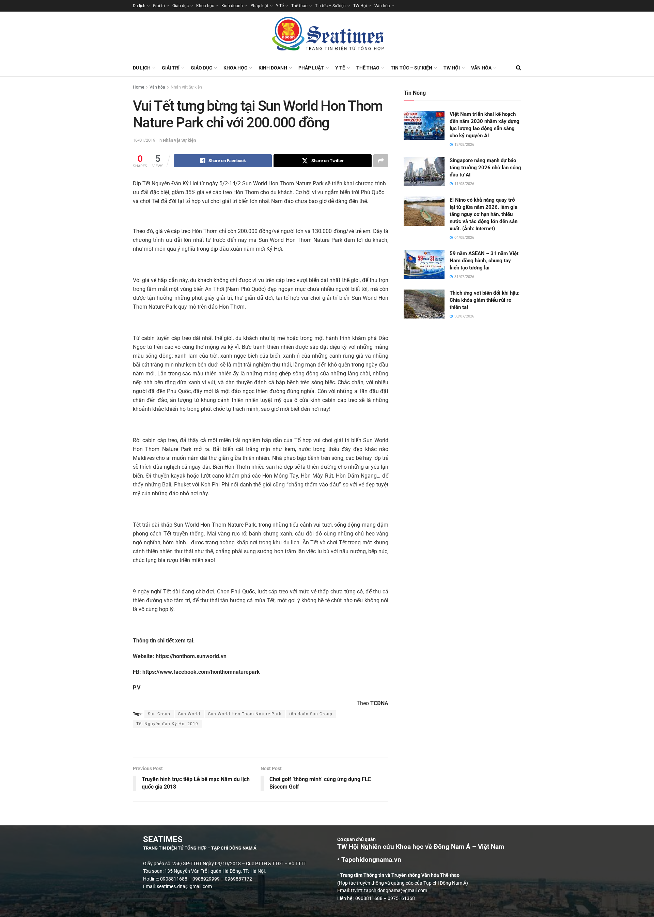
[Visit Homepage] (327, 35)
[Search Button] (518, 67)
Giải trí (159, 5)
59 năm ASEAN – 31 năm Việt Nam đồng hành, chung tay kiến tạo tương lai (484, 260)
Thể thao (299, 5)
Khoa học (205, 5)
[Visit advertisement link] (260, 743)
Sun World (189, 714)
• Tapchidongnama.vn (369, 860)
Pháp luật (259, 5)
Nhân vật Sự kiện (186, 87)
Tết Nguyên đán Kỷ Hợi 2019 (167, 723)
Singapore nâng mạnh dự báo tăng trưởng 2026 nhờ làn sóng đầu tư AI (485, 167)
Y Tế (280, 5)
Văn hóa (382, 5)
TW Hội (360, 5)
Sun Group (159, 714)
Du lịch (139, 5)
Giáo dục (180, 5)
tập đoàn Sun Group (310, 714)
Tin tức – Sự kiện (330, 5)
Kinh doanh (232, 5)
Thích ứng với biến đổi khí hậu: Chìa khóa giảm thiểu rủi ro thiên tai (484, 300)
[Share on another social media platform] (380, 160)
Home (138, 87)
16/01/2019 (144, 140)
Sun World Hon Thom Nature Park (244, 714)
